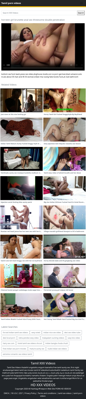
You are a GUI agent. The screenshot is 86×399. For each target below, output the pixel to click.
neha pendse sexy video (29, 338)
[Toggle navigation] (81, 3)
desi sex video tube (72, 332)
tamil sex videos (65, 393)
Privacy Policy (30, 393)
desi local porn (9, 338)
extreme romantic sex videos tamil (17, 354)
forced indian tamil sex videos (15, 332)
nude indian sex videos (57, 348)
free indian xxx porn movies (14, 348)
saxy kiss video (74, 338)
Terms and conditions (47, 393)
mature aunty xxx (37, 348)
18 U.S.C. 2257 (17, 393)
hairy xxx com (8, 343)
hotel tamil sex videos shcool (30, 343)
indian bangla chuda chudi (56, 343)
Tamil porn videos (11, 3)
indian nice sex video (52, 332)
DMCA (6, 393)
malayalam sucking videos (53, 338)
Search (81, 13)
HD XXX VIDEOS (43, 385)
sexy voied (35, 332)
